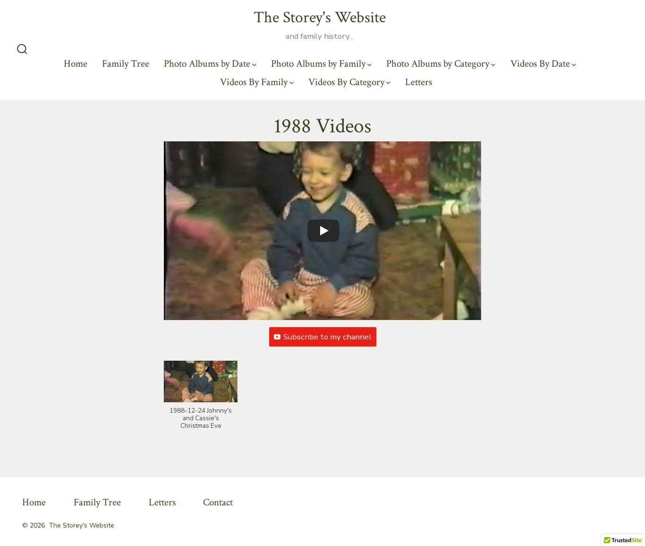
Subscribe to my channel (327, 336)
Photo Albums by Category (437, 63)
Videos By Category (346, 82)
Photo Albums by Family (318, 63)
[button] (200, 400)
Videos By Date (540, 63)
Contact (218, 502)
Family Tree (125, 63)
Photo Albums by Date (207, 63)
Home (75, 63)
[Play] (323, 230)
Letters (418, 82)
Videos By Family (254, 82)
